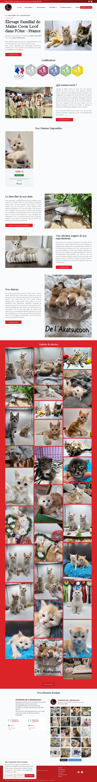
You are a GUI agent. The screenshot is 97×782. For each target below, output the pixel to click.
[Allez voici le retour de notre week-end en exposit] (65, 732)
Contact (77, 7)
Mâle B (19, 171)
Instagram (20, 49)
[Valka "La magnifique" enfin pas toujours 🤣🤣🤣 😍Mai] (55, 711)
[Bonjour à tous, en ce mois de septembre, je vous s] (55, 722)
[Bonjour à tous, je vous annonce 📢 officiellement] (76, 711)
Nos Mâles (52, 7)
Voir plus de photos (48, 684)
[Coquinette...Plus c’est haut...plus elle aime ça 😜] (65, 752)
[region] (19, 769)
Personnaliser (9, 775)
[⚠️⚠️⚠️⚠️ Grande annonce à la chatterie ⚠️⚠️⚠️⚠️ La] (76, 752)
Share (10, 729)
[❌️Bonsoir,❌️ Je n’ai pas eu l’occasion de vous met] (55, 732)
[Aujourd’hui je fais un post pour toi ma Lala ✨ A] (65, 711)
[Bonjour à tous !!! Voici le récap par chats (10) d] (76, 722)
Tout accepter (29, 775)
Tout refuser (20, 775)
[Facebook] (89, 1)
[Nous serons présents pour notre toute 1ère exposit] (86, 742)
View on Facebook (11, 727)
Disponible (19, 175)
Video (12, 725)
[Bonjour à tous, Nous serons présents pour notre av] (86, 722)
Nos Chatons (28, 7)
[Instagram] (91, 1)
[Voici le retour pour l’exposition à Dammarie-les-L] (55, 742)
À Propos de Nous (65, 7)
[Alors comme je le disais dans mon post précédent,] (76, 742)
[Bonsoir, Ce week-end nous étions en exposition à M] (86, 752)
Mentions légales (36, 780)
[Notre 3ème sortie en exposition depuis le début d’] (76, 732)
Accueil (19, 7)
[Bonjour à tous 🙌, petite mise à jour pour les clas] (86, 711)
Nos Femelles (41, 7)
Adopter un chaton (86, 7)
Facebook (10, 49)
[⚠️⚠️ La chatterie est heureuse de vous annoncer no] (55, 752)
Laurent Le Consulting (50, 780)
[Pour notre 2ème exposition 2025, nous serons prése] (65, 742)
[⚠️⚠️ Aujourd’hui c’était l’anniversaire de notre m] (86, 732)
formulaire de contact (34, 47)
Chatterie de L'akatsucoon (15, 720)
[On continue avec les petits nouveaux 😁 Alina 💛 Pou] (65, 722)
